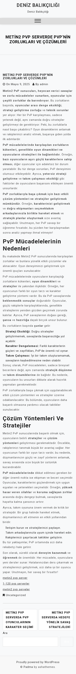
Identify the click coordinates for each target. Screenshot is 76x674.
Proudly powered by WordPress (38, 662)
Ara (5, 633)
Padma (28, 667)
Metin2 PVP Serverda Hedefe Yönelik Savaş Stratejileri (56, 620)
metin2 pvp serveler (16, 589)
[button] (37, 21)
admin (44, 84)
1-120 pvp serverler (16, 583)
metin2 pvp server (15, 578)
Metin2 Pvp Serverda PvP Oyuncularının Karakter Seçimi (19, 620)
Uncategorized (16, 595)
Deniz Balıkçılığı (38, 5)
